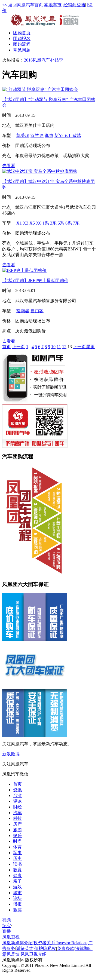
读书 (17, 864)
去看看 (8, 165)
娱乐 (17, 835)
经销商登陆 (74, 4)
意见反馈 (11, 954)
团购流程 (21, 44)
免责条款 (65, 948)
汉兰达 (37, 135)
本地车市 (53, 4)
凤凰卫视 (11, 937)
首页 (21, 32)
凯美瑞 (22, 135)
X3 (25, 223)
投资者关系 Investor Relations (60, 942)
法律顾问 (84, 948)
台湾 (17, 795)
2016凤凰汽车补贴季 (43, 60)
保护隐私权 (45, 948)
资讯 (17, 789)
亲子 (17, 881)
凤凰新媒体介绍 (17, 942)
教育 (17, 869)
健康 (17, 875)
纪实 (6, 925)
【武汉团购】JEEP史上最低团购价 (35, 280)
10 (53, 346)
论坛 (17, 898)
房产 (17, 824)
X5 (32, 223)
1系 (45, 223)
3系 (53, 223)
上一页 (18, 346)
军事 (17, 852)
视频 (6, 920)
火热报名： (13, 60)
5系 (61, 223)
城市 (17, 892)
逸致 (49, 135)
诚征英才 (24, 948)
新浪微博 (11, 754)
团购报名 (21, 38)
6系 (68, 223)
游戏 (17, 887)
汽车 (17, 812)
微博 (17, 909)
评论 (17, 801)
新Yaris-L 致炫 (67, 135)
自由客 (37, 310)
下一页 (79, 346)
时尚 (17, 841)
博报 (17, 904)
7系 (76, 223)
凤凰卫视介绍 (33, 954)
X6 (38, 223)
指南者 (22, 310)
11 (59, 346)
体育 (17, 847)
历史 (17, 858)
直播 (6, 931)
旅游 (17, 829)
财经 (17, 807)
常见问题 (21, 50)
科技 (17, 818)
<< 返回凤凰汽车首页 (22, 4)
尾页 (90, 346)
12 (64, 346)
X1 (19, 223)
